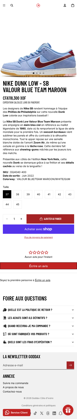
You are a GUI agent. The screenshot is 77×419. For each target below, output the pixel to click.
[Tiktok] (35, 413)
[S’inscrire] (70, 365)
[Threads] (48, 413)
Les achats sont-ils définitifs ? (27, 318)
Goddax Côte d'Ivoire (42, 398)
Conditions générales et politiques (38, 405)
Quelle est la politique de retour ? (30, 310)
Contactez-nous (12, 391)
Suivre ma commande (15, 382)
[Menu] (4, 5)
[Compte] (65, 5)
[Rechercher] (12, 5)
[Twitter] (42, 413)
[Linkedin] (54, 413)
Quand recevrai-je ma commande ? (29, 326)
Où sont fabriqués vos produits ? (28, 334)
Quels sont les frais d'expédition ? (30, 342)
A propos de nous (13, 387)
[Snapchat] (60, 413)
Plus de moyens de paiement (38, 237)
